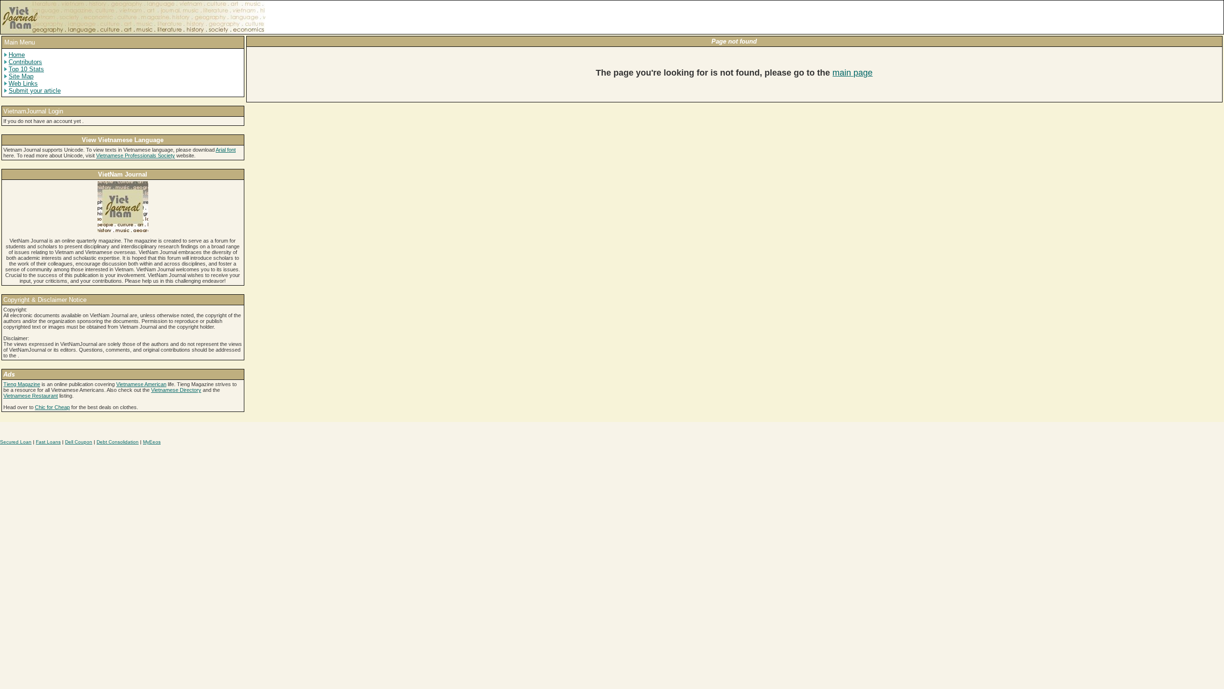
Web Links (23, 83)
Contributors (25, 62)
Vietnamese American (141, 384)
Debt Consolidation (118, 442)
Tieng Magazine (21, 384)
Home (17, 54)
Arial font (226, 150)
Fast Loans (48, 442)
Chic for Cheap (52, 407)
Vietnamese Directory (176, 390)
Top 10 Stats (26, 69)
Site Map (21, 76)
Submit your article (35, 90)
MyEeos (152, 442)
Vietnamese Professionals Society (135, 155)
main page (852, 73)
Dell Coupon (78, 442)
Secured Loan (16, 442)
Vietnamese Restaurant (30, 396)
